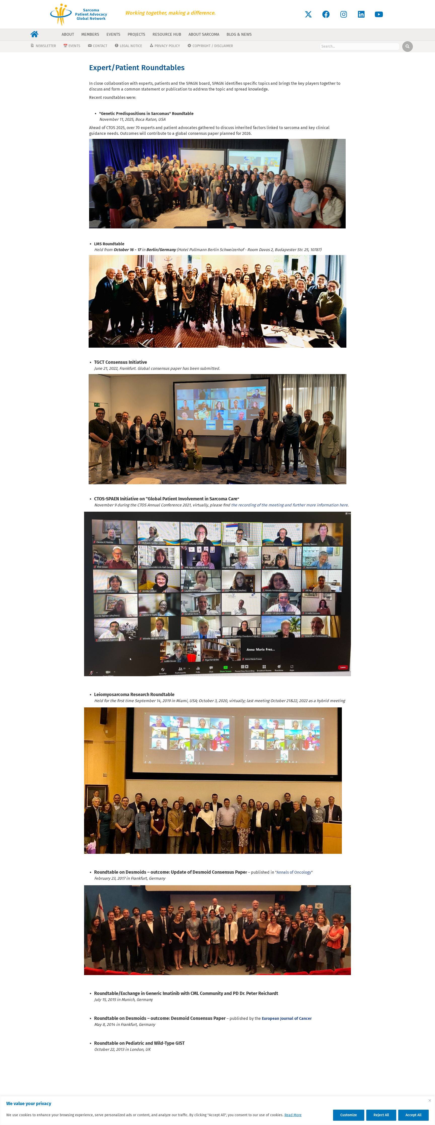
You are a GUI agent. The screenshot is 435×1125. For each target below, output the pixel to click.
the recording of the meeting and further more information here (289, 505)
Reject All (381, 1115)
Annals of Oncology (294, 872)
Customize (348, 1115)
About (68, 34)
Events (113, 34)
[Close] (430, 1100)
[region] (217, 1110)
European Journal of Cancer (287, 1018)
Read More (293, 1115)
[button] (308, 14)
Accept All (413, 1115)
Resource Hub (167, 34)
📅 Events (71, 46)
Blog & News (239, 34)
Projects (136, 34)
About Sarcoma (204, 34)
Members (90, 34)
